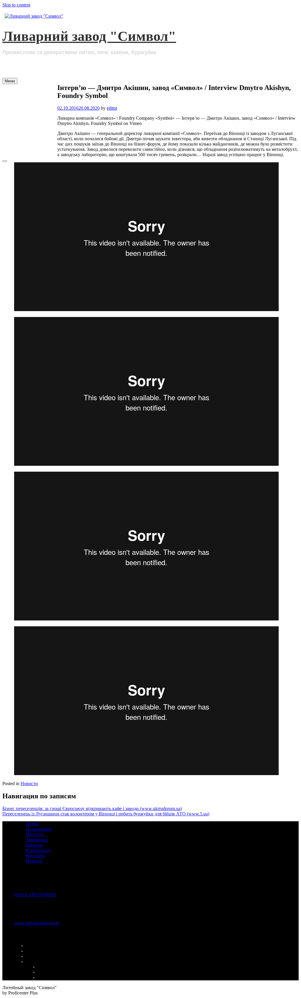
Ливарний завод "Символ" (89, 36)
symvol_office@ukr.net (35, 894)
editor (112, 108)
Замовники (30, 124)
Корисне (27, 132)
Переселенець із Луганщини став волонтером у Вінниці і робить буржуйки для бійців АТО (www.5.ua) (105, 813)
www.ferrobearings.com (36, 922)
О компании (38, 850)
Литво (23, 100)
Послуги (27, 116)
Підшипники (33, 108)
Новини (25, 148)
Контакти (28, 140)
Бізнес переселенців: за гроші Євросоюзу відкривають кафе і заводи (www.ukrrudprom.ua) (92, 808)
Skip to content (16, 4)
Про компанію (35, 92)
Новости (29, 783)
